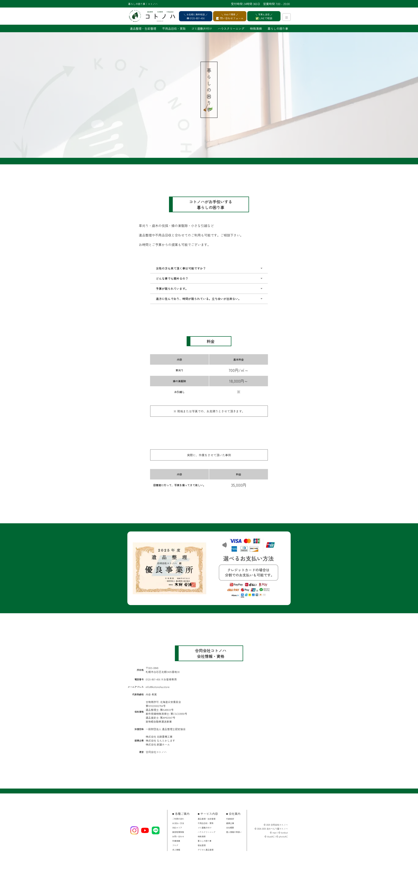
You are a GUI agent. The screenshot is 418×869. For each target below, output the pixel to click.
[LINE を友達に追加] (156, 830)
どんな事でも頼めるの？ (172, 278)
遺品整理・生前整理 (143, 28)
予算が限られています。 (172, 289)
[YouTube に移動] (145, 830)
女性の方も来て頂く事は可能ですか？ (181, 268)
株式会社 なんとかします (160, 740)
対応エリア (177, 827)
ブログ (175, 845)
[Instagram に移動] (134, 830)
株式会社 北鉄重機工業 (159, 737)
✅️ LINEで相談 (264, 18)
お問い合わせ (178, 836)
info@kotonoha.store (157, 687)
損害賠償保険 (178, 832)
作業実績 (176, 840)
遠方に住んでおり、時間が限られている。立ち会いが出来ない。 (198, 299)
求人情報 (176, 849)
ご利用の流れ (178, 818)
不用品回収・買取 (174, 28)
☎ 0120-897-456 (196, 18)
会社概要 (230, 827)
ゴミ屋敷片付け (201, 28)
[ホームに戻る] (143, 16)
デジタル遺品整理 (205, 849)
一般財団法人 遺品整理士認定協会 (165, 729)
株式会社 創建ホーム (158, 744)
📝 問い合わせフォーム (229, 18)
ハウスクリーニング (231, 28)
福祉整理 (202, 845)
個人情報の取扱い (234, 832)
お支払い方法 (178, 823)
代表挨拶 (230, 818)
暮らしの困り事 (278, 28)
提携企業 (230, 823)
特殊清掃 (256, 28)
